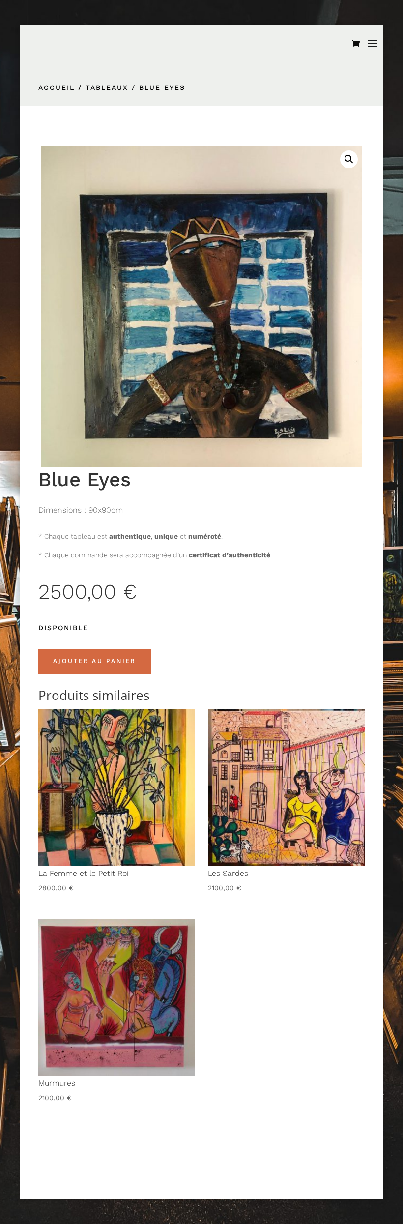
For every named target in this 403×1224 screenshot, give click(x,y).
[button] (349, 159)
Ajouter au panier (94, 661)
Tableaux (107, 87)
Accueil (56, 87)
